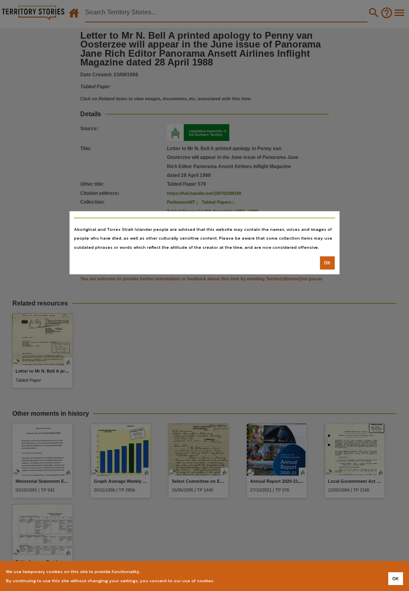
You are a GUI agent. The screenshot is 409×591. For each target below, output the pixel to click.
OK (327, 262)
